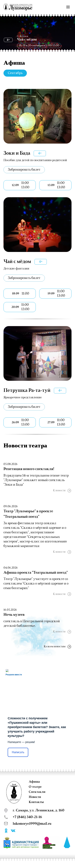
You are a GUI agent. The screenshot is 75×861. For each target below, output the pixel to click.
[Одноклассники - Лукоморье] (6, 831)
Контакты (36, 802)
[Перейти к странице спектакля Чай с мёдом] (37, 224)
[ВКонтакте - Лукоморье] (13, 831)
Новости (35, 797)
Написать (18, 752)
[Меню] (68, 7)
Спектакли (37, 792)
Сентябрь (15, 73)
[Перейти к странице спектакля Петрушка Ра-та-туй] (37, 353)
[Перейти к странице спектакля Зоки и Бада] (37, 116)
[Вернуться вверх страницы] (67, 842)
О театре (35, 786)
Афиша (34, 781)
